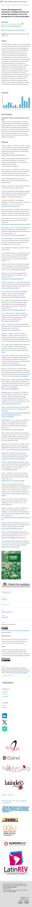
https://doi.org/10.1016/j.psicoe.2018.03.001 (12, 429)
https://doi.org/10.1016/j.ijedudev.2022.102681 (13, 155)
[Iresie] (10, 821)
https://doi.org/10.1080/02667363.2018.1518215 (13, 537)
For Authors (5, 694)
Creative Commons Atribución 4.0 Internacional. (19, 655)
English (4, 705)
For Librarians (5, 696)
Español (4, 707)
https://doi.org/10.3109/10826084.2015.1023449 (13, 297)
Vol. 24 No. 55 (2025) (16, 5)
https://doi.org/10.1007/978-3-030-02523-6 (12, 528)
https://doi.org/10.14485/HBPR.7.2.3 (10, 389)
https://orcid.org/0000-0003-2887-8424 (12, 26)
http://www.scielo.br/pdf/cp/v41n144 (10, 206)
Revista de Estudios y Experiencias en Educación (15, 1)
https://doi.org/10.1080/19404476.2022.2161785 (13, 310)
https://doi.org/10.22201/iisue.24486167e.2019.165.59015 (15, 224)
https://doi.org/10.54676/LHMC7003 (10, 546)
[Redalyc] (16, 771)
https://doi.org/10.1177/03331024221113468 (18, 341)
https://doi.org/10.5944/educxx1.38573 (11, 403)
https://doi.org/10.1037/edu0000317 (19, 376)
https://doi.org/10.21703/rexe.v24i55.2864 (14, 30)
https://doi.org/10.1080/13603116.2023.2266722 (13, 235)
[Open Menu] (1, 1)
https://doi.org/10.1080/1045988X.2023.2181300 (13, 365)
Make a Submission (8, 682)
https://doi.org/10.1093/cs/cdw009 (10, 288)
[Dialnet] (11, 760)
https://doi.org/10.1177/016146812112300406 (12, 480)
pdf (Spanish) (7, 592)
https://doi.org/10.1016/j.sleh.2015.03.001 (19, 449)
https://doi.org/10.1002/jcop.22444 (10, 321)
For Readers (5, 691)
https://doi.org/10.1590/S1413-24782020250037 (13, 458)
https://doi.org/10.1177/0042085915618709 (12, 279)
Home (2, 5)
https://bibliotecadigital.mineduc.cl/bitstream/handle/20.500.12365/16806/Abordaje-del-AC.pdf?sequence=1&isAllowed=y (15, 414)
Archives (8, 5)
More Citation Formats (8, 675)
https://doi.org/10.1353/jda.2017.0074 (11, 330)
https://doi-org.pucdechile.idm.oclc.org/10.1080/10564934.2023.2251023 (15, 517)
